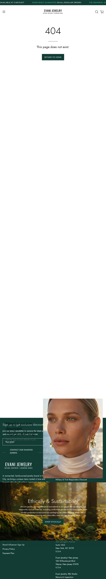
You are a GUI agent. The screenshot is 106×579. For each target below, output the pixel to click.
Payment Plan (8, 553)
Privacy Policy (9, 548)
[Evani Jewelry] (53, 12)
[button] (96, 12)
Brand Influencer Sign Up (13, 544)
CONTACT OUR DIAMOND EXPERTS (21, 451)
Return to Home (53, 57)
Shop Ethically (53, 522)
